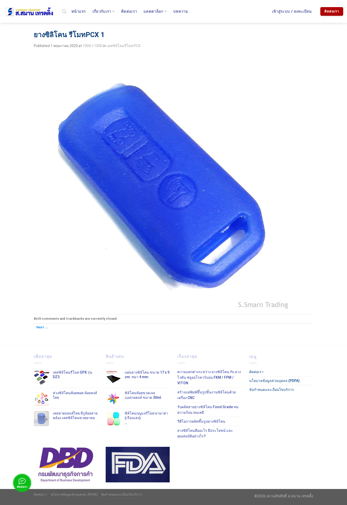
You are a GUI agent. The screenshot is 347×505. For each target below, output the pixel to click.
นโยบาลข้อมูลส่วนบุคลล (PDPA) (274, 381)
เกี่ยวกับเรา (101, 11)
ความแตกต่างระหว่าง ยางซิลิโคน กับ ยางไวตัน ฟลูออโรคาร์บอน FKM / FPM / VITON (209, 377)
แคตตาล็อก (153, 11)
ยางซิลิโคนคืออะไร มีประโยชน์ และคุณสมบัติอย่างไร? (205, 433)
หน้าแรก (78, 11)
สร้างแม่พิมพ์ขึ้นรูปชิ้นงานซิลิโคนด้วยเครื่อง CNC (206, 395)
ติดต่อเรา (129, 11)
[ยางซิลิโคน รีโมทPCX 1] (161, 181)
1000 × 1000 (92, 46)
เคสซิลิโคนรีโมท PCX (123, 46)
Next (42, 327)
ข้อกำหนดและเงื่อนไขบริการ (271, 390)
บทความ (180, 11)
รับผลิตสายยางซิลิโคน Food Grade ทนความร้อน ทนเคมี (208, 410)
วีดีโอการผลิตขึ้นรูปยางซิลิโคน (201, 421)
